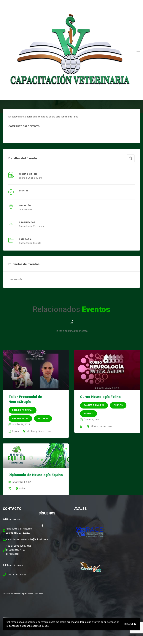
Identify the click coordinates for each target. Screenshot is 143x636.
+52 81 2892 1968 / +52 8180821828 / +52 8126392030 (18, 549)
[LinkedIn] (29, 134)
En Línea (88, 413)
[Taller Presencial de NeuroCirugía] (36, 370)
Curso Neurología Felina (100, 397)
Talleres (43, 418)
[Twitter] (20, 134)
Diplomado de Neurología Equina (36, 475)
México (94, 426)
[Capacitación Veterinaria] (69, 49)
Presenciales (20, 418)
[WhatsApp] (38, 134)
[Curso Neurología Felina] (107, 370)
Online (22, 488)
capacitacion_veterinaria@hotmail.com (27, 539)
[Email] (46, 134)
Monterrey (32, 431)
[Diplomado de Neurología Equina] (36, 455)
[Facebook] (12, 134)
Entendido (130, 624)
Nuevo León (45, 431)
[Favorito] (131, 158)
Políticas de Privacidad (13, 594)
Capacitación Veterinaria (32, 226)
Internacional (26, 209)
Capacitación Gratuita (30, 243)
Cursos (118, 405)
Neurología (16, 280)
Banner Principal (22, 410)
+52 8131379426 (17, 574)
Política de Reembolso (33, 594)
